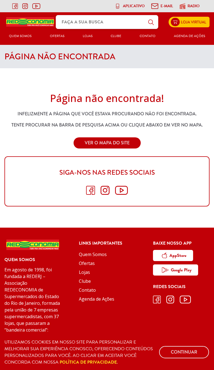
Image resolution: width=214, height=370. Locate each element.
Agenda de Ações (189, 35)
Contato (147, 35)
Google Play (181, 270)
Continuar (184, 352)
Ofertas (57, 35)
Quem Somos (20, 35)
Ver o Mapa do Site (107, 143)
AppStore (177, 255)
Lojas (88, 35)
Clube (116, 35)
